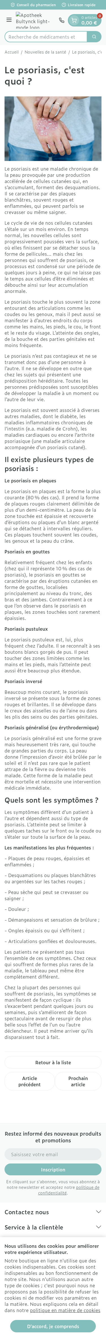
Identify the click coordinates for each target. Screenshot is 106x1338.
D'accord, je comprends (53, 1326)
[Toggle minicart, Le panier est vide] (74, 20)
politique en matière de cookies (65, 1310)
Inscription (53, 1169)
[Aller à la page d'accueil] (36, 20)
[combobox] (46, 36)
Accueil (12, 52)
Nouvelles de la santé (45, 52)
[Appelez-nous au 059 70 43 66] (61, 20)
